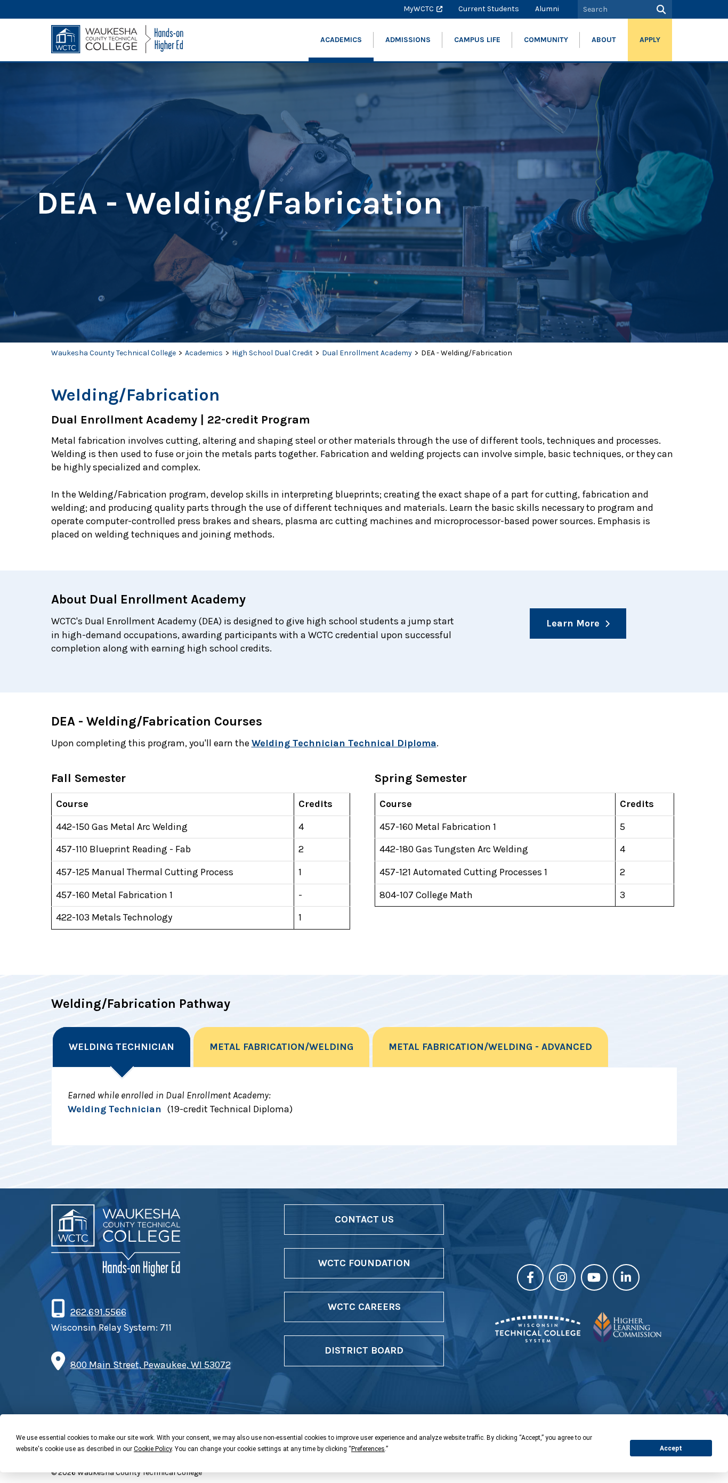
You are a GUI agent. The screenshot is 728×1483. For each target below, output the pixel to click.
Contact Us (364, 1219)
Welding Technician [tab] (121, 1047)
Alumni (547, 8)
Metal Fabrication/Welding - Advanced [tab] (490, 1047)
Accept (671, 1448)
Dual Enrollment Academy (367, 352)
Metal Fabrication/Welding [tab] (281, 1047)
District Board (364, 1350)
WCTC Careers (364, 1307)
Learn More (573, 623)
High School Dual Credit (272, 352)
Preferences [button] (368, 1449)
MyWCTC (418, 8)
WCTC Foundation (364, 1263)
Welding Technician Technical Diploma (344, 743)
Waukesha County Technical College (113, 352)
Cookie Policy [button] (153, 1449)
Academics (204, 352)
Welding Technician (114, 1109)
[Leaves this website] (537, 1339)
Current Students (488, 8)
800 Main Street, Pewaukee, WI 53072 (150, 1365)
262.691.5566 (98, 1312)
